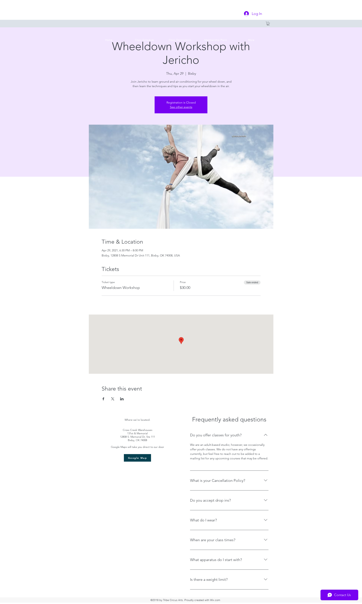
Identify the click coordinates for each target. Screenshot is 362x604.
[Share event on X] (112, 398)
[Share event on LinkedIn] (122, 398)
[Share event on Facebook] (103, 398)
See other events (181, 107)
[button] (268, 23)
